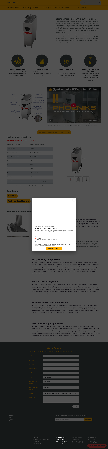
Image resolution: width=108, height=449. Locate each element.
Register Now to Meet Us (54, 248)
